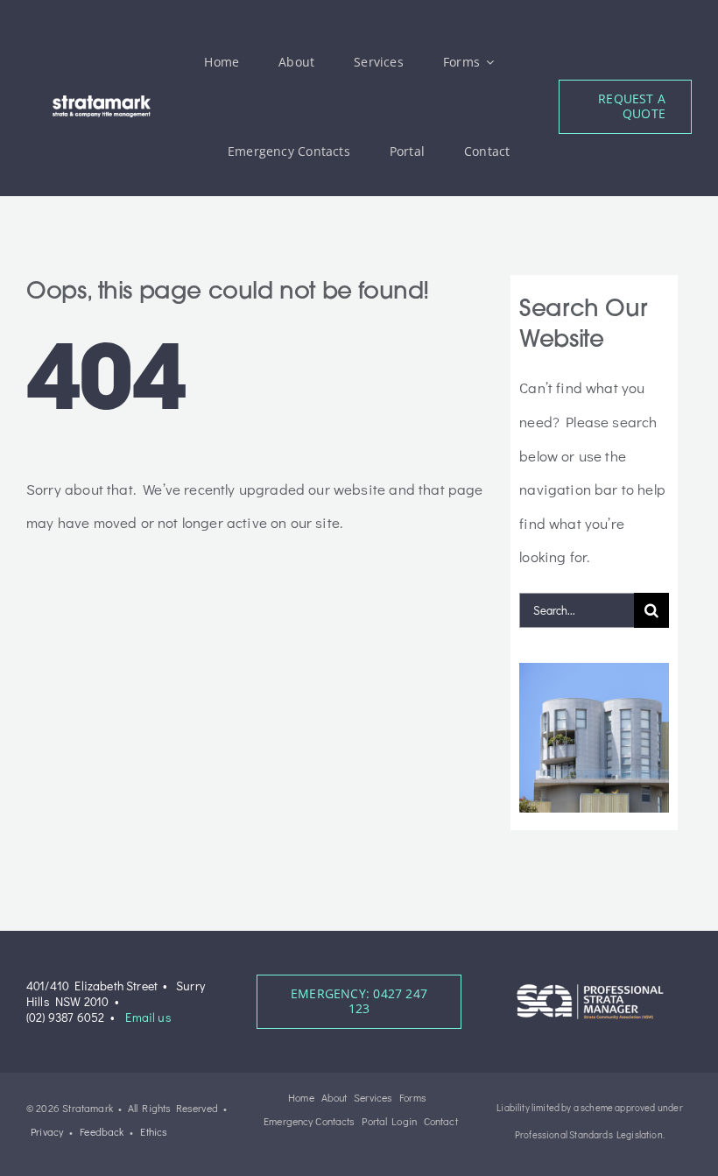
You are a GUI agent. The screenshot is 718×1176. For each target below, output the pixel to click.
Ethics (153, 1131)
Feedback (101, 1131)
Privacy (47, 1131)
